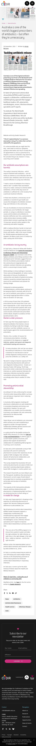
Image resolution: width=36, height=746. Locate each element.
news (7, 611)
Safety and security (6, 737)
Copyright (9, 734)
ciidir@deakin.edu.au (8, 710)
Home (3, 23)
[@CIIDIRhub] (3, 729)
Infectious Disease (24, 607)
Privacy (3, 734)
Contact (24, 726)
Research (25, 713)
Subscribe (17, 661)
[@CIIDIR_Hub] (6, 729)
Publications (26, 717)
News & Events (12, 23)
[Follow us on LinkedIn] (10, 729)
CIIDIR (4, 714)
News (7, 599)
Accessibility (23, 734)
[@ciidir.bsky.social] (13, 729)
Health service (9, 607)
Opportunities (26, 720)
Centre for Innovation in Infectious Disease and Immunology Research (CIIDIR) (18, 253)
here (18, 582)
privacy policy (12, 744)
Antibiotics (16, 599)
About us (25, 710)
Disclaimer (16, 734)
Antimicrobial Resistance (13, 603)
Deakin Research (15, 584)
